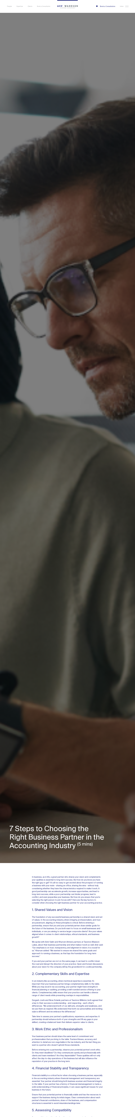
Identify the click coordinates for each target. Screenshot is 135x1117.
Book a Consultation (43, 6)
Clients (30, 6)
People (9, 6)
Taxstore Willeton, (79, 1000)
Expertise (20, 6)
